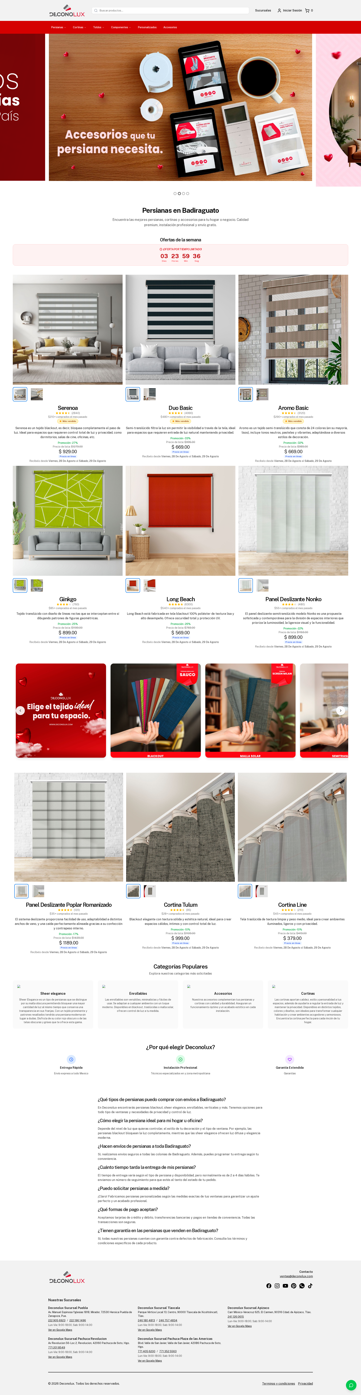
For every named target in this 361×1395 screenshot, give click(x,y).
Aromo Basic (293, 407)
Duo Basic (180, 407)
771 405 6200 (146, 1351)
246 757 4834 (168, 1320)
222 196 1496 (77, 1320)
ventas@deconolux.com (296, 1276)
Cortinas (78, 27)
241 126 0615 (236, 1316)
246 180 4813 (146, 1320)
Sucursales (263, 10)
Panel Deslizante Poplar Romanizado (69, 904)
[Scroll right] (340, 710)
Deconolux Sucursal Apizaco (248, 1308)
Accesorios (170, 27)
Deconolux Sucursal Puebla (68, 1308)
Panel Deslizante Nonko (293, 599)
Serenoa (68, 407)
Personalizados (147, 27)
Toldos (97, 27)
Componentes (119, 27)
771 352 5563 (168, 1351)
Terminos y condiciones (278, 1383)
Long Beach (180, 599)
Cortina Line (292, 904)
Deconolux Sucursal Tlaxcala (159, 1308)
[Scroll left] (20, 710)
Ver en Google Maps (60, 1329)
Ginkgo (67, 599)
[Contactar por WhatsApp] (351, 1385)
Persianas (57, 27)
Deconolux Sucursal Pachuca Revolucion (77, 1339)
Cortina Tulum (180, 904)
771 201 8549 (56, 1347)
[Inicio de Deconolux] (67, 10)
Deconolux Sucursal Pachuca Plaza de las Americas (175, 1339)
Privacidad (305, 1383)
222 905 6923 (56, 1320)
